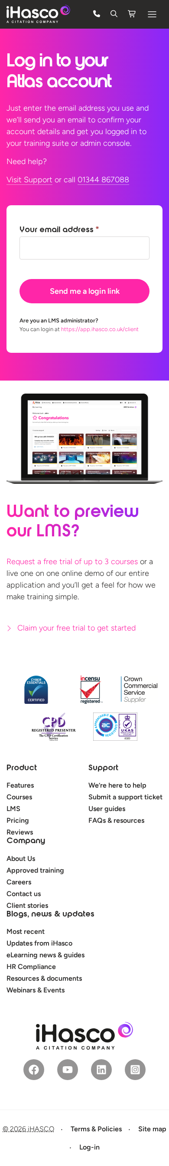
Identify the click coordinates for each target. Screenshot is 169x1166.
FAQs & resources (116, 820)
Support (103, 768)
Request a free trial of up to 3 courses (72, 561)
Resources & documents (44, 978)
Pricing (17, 820)
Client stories (27, 905)
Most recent (25, 931)
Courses (19, 797)
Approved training (35, 870)
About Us (20, 858)
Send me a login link (85, 291)
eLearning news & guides (45, 955)
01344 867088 (103, 179)
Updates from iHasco (39, 943)
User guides (106, 809)
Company (25, 841)
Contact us (23, 894)
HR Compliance (31, 966)
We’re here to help (117, 785)
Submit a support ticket (125, 797)
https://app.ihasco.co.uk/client (100, 329)
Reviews (19, 832)
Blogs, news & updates (50, 915)
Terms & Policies (96, 1129)
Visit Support (29, 179)
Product (21, 768)
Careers (18, 882)
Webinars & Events (35, 990)
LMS (13, 809)
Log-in (89, 1147)
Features (20, 785)
